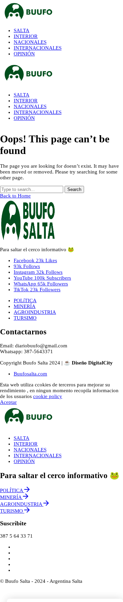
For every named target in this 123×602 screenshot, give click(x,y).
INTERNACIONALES (38, 455)
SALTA (21, 438)
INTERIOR (26, 444)
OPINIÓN (24, 461)
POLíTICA (25, 300)
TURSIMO (25, 318)
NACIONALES (30, 449)
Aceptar (8, 402)
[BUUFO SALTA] (61, 11)
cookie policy (47, 396)
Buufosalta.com (30, 373)
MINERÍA (25, 306)
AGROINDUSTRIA (35, 312)
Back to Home (15, 195)
